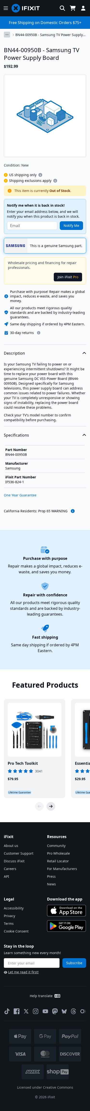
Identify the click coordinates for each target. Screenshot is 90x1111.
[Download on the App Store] (66, 910)
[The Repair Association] (83, 1011)
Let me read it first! (23, 972)
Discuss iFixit (14, 861)
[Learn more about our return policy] (38, 333)
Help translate (41, 996)
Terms (9, 923)
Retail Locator (58, 861)
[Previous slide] (39, 806)
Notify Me (71, 225)
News (51, 884)
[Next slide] (51, 806)
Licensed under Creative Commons (45, 1087)
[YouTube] (45, 1011)
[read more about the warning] (72, 511)
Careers (10, 868)
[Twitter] (26, 1011)
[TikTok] (7, 1011)
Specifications (16, 435)
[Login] (83, 8)
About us (11, 845)
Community (56, 845)
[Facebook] (16, 1011)
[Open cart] (73, 8)
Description (14, 353)
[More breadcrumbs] (7, 34)
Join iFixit (68, 277)
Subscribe (74, 963)
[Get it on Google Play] (66, 926)
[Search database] (62, 8)
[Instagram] (36, 1011)
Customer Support (18, 853)
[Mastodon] (55, 1011)
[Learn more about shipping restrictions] (40, 175)
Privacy (9, 915)
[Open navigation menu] (6, 8)
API (6, 876)
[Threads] (73, 1011)
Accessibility (14, 908)
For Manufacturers (62, 868)
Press (51, 876)
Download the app (64, 899)
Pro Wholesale (58, 853)
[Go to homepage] (28, 8)
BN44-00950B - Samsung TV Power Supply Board (49, 34)
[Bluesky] (64, 1011)
